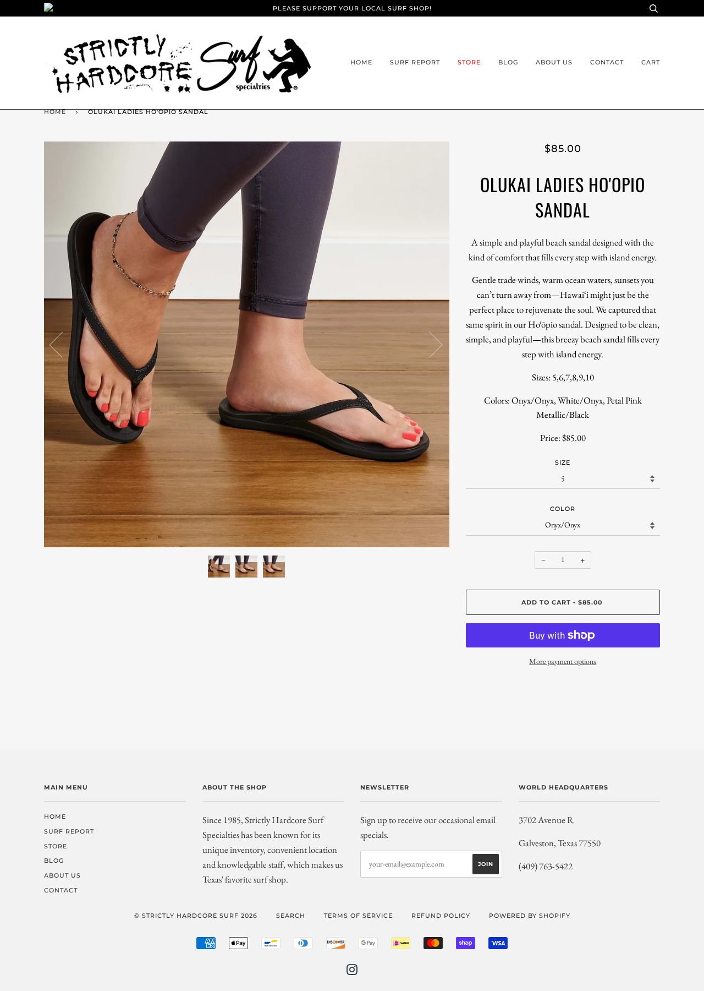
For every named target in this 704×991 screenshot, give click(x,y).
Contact (607, 62)
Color (562, 509)
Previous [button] (62, 344)
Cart (650, 62)
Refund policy (440, 915)
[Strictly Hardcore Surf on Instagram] (352, 972)
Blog (508, 62)
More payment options (562, 661)
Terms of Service (358, 915)
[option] (246, 344)
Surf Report (415, 62)
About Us (554, 62)
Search (290, 915)
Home (361, 62)
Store (469, 62)
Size (562, 462)
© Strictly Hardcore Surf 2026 (195, 915)
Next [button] (429, 344)
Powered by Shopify (529, 915)
